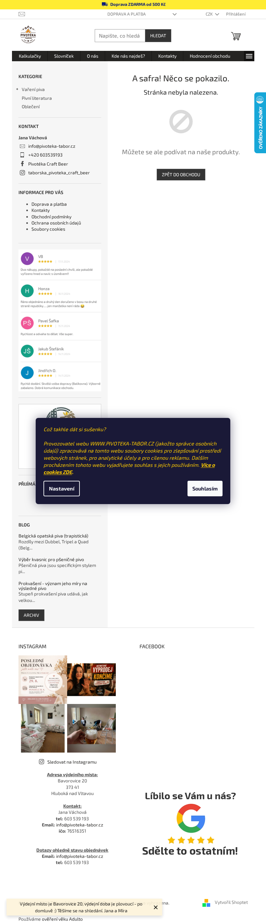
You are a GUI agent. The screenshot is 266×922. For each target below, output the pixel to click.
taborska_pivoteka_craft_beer (59, 172)
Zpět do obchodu (181, 174)
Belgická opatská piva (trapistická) (53, 535)
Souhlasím (205, 488)
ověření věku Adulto (62, 919)
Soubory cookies (48, 229)
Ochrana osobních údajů (56, 222)
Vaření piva (33, 89)
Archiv (31, 615)
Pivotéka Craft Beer (48, 164)
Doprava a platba (126, 14)
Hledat (158, 35)
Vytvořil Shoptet (231, 902)
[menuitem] (29, 56)
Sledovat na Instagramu (72, 762)
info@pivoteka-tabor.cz (51, 146)
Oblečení (31, 106)
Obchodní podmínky (51, 216)
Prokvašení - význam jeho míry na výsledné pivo (52, 586)
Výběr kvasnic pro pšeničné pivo (51, 559)
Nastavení (61, 488)
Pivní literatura (37, 98)
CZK (210, 14)
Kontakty (40, 210)
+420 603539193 (45, 154)
